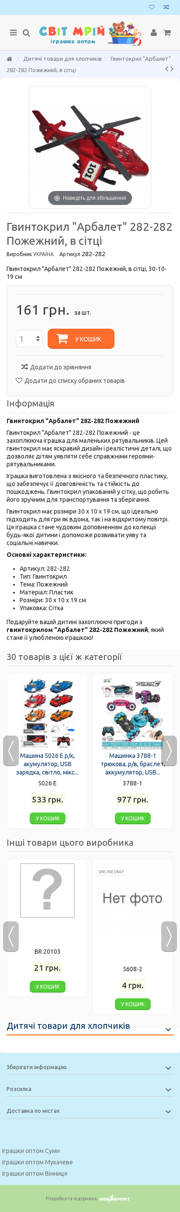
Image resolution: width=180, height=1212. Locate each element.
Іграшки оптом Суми (31, 1150)
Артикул (69, 254)
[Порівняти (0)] (166, 8)
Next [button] (169, 751)
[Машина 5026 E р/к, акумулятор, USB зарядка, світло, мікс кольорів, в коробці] (47, 713)
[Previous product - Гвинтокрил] (166, 68)
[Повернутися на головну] (9, 59)
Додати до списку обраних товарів (74, 380)
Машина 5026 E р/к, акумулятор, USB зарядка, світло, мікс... (47, 764)
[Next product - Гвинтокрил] (171, 68)
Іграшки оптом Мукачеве (37, 1162)
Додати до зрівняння (60, 367)
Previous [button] (11, 751)
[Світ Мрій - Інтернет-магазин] (90, 33)
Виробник (19, 254)
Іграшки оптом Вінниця (34, 1173)
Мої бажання (152, 8)
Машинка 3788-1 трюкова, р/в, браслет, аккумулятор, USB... (132, 764)
